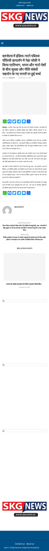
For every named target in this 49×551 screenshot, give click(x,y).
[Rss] (35, 535)
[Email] (29, 535)
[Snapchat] (32, 535)
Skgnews (12, 78)
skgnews (42, 548)
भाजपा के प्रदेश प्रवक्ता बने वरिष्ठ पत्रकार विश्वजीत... (24, 284)
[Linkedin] (23, 535)
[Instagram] (20, 535)
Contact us (20, 5)
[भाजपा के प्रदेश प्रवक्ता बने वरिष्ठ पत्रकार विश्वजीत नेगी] (24, 267)
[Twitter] (16, 535)
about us (30, 5)
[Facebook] (13, 535)
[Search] (46, 43)
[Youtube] (26, 535)
